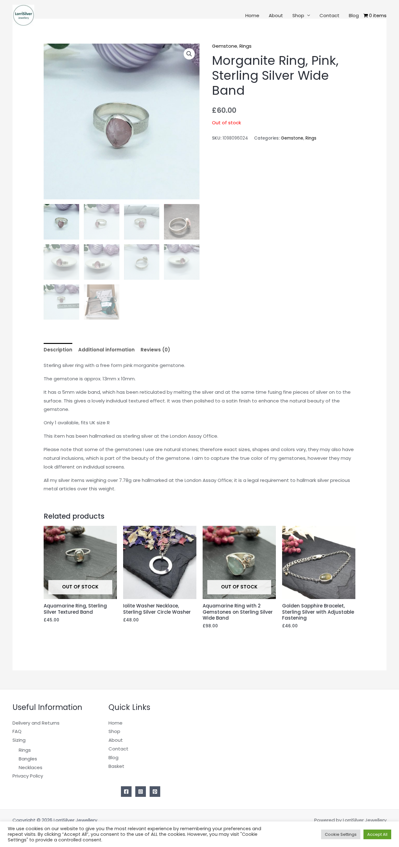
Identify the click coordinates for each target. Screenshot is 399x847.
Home (252, 15)
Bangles (28, 758)
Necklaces (30, 767)
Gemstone (224, 46)
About (276, 15)
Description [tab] (58, 349)
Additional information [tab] (106, 349)
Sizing (19, 740)
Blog (354, 15)
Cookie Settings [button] (341, 834)
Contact (329, 15)
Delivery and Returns (36, 723)
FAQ (17, 731)
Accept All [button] (377, 834)
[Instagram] (140, 791)
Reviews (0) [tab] (155, 349)
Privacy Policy (27, 776)
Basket (116, 766)
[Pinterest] (155, 791)
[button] (189, 53)
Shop (298, 15)
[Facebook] (126, 791)
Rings (245, 46)
